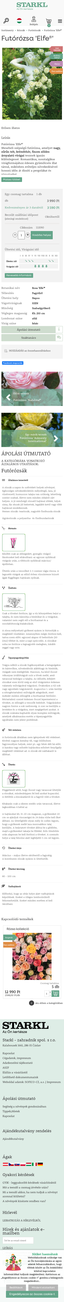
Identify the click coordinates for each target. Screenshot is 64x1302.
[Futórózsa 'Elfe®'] (32, 83)
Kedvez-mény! (57, 56)
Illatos (57, 64)
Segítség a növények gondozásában (24, 1106)
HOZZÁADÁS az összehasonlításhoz (30, 350)
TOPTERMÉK (57, 49)
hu (19, 20)
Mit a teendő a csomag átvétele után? (25, 1187)
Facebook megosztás (12, 363)
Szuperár (9, 937)
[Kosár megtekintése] (48, 21)
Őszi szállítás (57, 71)
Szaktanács (28, 338)
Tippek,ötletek (11, 1111)
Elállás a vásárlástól (15, 1072)
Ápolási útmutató (28, 329)
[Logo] (32, 7)
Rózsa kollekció (18, 929)
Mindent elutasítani (43, 1287)
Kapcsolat (9, 1053)
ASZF (6, 1067)
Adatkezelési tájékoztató (18, 1062)
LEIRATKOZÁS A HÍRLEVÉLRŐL (22, 1220)
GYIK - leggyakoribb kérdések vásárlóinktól (29, 1182)
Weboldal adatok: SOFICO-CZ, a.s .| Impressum (32, 1082)
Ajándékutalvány (13, 1138)
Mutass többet (11, 179)
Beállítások (16, 1287)
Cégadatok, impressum (17, 1058)
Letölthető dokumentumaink (20, 1077)
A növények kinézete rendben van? (24, 1201)
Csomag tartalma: (49, 983)
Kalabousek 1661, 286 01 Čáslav (22, 1045)
